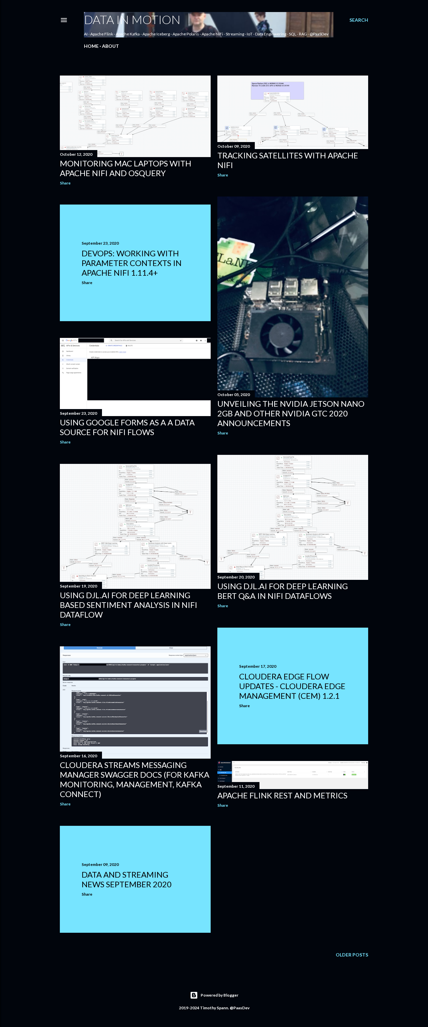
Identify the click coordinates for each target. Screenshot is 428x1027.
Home (91, 46)
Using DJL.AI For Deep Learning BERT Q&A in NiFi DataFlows (282, 591)
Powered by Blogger (219, 995)
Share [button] (65, 182)
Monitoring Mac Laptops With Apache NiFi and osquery (125, 168)
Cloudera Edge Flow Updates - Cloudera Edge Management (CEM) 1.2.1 (292, 685)
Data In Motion (132, 19)
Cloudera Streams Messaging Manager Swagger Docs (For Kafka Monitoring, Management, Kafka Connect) (134, 779)
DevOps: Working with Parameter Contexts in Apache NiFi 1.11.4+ (132, 262)
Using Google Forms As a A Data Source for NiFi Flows (127, 427)
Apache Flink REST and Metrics (282, 795)
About (110, 46)
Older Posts (352, 954)
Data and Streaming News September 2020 (127, 879)
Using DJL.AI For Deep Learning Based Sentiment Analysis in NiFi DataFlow (128, 604)
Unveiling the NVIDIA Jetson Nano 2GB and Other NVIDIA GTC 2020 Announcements (290, 413)
